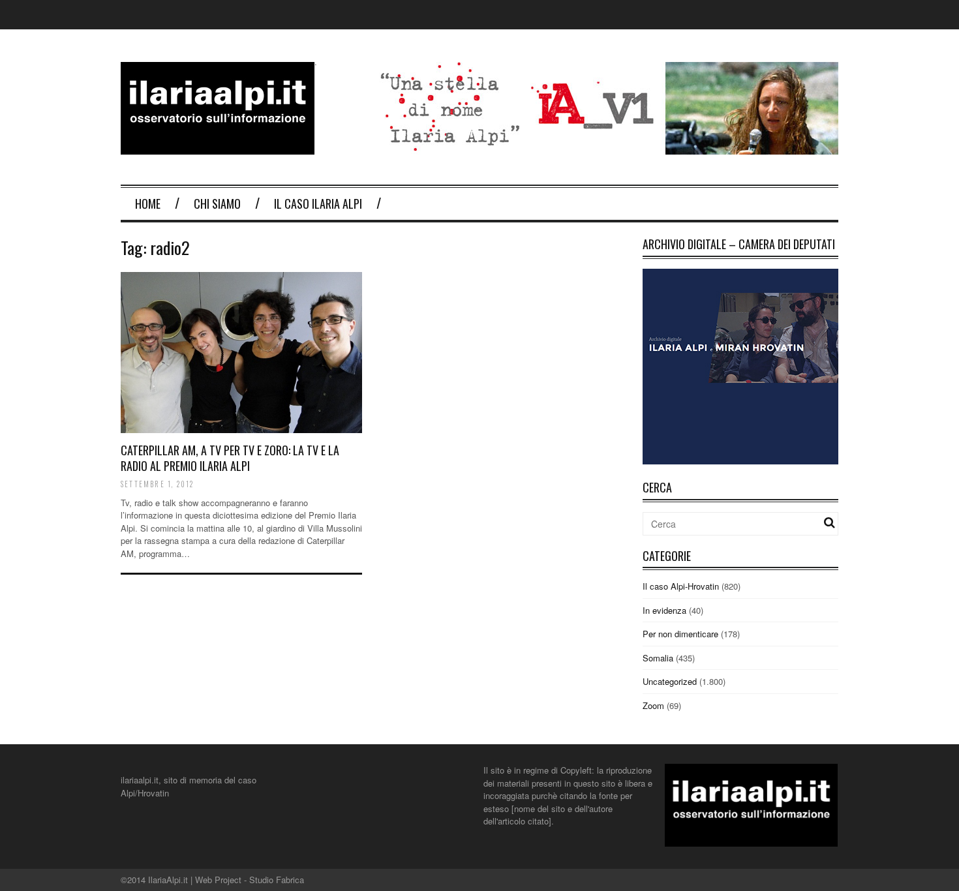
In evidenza (664, 610)
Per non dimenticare (680, 633)
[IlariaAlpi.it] (217, 146)
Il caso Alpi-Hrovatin (681, 586)
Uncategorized (670, 681)
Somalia (658, 658)
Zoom (653, 705)
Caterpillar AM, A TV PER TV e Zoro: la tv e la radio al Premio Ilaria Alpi (230, 458)
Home (147, 203)
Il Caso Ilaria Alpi (318, 203)
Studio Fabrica (276, 879)
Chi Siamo (217, 203)
